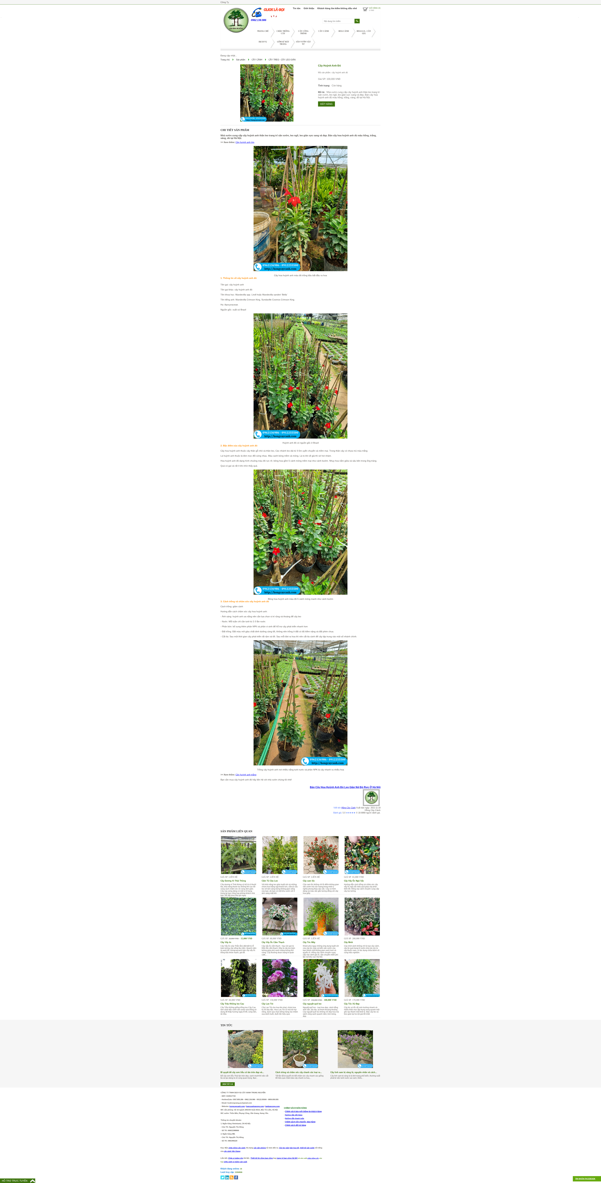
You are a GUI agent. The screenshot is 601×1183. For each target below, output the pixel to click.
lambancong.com (272, 1106)
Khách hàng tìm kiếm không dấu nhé (337, 8)
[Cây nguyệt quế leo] (321, 996)
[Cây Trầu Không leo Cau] (238, 996)
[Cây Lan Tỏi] (280, 996)
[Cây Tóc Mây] (321, 934)
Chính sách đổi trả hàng (295, 1125)
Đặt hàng (326, 104)
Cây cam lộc (309, 881)
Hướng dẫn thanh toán (294, 1118)
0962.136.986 (258, 20)
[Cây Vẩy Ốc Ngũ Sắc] (362, 873)
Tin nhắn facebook (585, 1179)
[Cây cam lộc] (321, 873)
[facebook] (236, 1177)
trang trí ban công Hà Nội (287, 1158)
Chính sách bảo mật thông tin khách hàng (303, 1111)
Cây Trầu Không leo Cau (232, 1004)
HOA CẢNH (344, 31)
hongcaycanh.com (237, 1106)
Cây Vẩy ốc (226, 942)
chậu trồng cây (313, 1158)
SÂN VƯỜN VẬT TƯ (303, 43)
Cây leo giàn (284, 1148)
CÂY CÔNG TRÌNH (303, 32)
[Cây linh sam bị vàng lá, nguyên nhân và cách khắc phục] (355, 1067)
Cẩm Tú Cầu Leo (270, 881)
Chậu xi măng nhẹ (235, 1158)
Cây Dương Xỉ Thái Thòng (233, 881)
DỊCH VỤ (263, 42)
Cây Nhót (348, 942)
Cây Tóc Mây (309, 942)
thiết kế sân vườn (307, 1148)
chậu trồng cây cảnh (237, 1148)
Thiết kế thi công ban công (262, 1158)
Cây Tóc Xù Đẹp (352, 1004)
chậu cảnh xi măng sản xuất (235, 1162)
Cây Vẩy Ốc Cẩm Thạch (273, 942)
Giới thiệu (309, 8)
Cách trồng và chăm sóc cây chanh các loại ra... (298, 1072)
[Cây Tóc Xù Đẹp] (362, 996)
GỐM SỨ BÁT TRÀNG (283, 43)
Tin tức (296, 8)
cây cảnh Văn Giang (232, 1151)
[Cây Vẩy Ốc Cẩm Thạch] (280, 934)
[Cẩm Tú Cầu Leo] (280, 873)
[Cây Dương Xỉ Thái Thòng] (238, 873)
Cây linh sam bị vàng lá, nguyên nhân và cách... (353, 1072)
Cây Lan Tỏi (267, 1004)
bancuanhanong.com (255, 1106)
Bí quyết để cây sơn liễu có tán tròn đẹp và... (242, 1072)
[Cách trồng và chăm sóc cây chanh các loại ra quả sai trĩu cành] (300, 1067)
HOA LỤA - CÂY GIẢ (364, 32)
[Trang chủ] (235, 33)
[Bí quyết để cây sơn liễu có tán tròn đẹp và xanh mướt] (245, 1067)
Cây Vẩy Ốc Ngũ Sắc (354, 881)
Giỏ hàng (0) (374, 8)
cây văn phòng (260, 1148)
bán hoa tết (294, 1148)
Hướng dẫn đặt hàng (293, 1115)
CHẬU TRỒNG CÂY (283, 32)
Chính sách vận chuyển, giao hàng (300, 1122)
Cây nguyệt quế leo (312, 1004)
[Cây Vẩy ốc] (238, 934)
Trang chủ (263, 31)
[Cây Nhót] (362, 934)
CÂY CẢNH (323, 31)
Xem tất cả (227, 1084)
